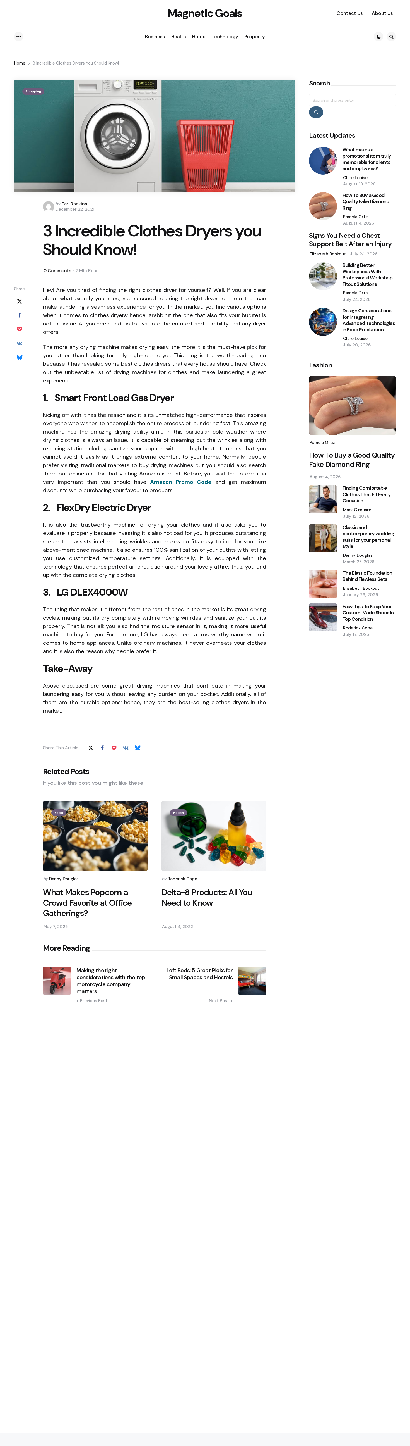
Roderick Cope (182, 879)
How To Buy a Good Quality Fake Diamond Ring (366, 201)
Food (59, 812)
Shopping (33, 91)
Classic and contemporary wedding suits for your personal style (368, 537)
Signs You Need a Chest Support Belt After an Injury (350, 240)
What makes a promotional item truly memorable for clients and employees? (367, 159)
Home (19, 63)
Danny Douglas (64, 879)
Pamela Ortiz (355, 217)
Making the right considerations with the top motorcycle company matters (110, 981)
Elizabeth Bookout (328, 254)
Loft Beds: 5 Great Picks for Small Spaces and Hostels (200, 974)
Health (178, 812)
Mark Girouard (357, 510)
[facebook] (19, 315)
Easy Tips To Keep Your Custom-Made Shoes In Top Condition (368, 612)
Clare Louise (355, 177)
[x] (19, 301)
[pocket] (19, 329)
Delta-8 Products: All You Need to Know (206, 897)
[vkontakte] (19, 343)
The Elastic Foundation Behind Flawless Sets (367, 576)
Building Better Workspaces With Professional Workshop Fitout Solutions (367, 274)
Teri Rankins (74, 204)
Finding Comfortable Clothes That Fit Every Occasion (367, 494)
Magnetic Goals (205, 13)
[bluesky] (19, 357)
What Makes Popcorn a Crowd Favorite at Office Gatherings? (87, 903)
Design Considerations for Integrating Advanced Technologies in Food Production (369, 320)
